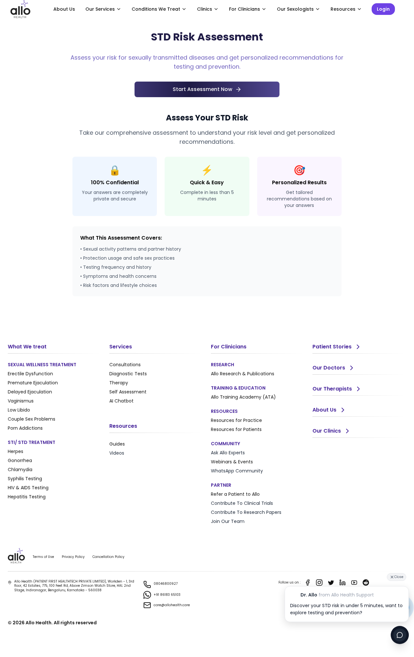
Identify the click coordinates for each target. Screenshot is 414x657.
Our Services (100, 9)
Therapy (118, 382)
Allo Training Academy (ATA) (243, 397)
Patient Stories (332, 346)
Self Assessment (128, 392)
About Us (64, 9)
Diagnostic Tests (128, 373)
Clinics (204, 9)
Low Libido (19, 410)
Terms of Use (43, 557)
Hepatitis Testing (27, 496)
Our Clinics (326, 431)
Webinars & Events (232, 462)
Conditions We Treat (156, 9)
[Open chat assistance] (400, 635)
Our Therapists (332, 388)
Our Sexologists (295, 9)
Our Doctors (328, 367)
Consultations (125, 364)
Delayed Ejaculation (30, 392)
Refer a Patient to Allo (235, 494)
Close (398, 576)
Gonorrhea (20, 460)
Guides (117, 444)
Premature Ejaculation (33, 382)
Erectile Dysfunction (30, 373)
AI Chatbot (121, 401)
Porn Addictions (25, 428)
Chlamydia (20, 469)
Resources (343, 9)
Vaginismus (21, 401)
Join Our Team (228, 521)
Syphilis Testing (25, 478)
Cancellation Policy (109, 557)
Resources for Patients (236, 429)
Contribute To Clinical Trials (242, 503)
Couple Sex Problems (31, 419)
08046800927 (166, 584)
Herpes (15, 451)
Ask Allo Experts (228, 452)
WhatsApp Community (237, 471)
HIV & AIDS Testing (28, 487)
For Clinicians (244, 9)
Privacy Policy (73, 557)
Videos (116, 453)
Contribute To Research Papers (246, 512)
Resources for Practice (236, 420)
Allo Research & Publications (242, 373)
